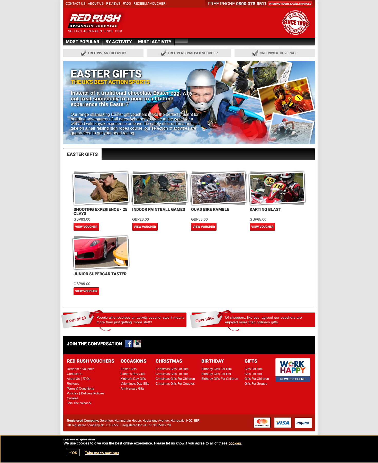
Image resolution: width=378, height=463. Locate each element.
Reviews (113, 3)
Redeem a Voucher (149, 3)
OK (72, 452)
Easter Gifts (102, 21)
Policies (72, 393)
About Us (96, 3)
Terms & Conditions (80, 388)
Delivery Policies (92, 393)
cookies (235, 443)
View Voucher (86, 227)
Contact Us (75, 3)
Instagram (137, 344)
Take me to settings (102, 453)
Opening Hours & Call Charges (290, 3)
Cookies (72, 398)
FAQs (127, 3)
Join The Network (79, 403)
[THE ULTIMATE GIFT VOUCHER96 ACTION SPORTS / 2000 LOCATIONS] (296, 22)
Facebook (129, 344)
